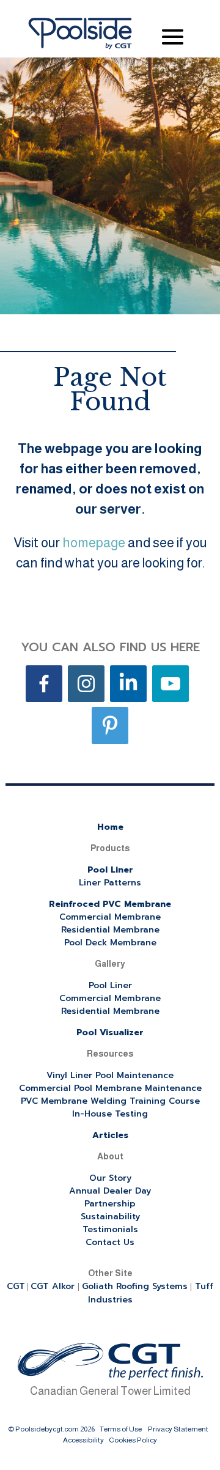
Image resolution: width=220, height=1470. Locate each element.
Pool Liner (110, 869)
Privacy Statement (178, 1429)
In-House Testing (110, 1113)
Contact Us (110, 1242)
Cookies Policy (133, 1440)
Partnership (110, 1203)
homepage (93, 542)
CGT (16, 1286)
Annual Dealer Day (110, 1190)
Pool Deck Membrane (110, 942)
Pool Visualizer (110, 1032)
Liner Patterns (110, 882)
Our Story (110, 1178)
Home (110, 827)
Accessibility (83, 1440)
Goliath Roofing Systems (135, 1286)
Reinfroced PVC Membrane (110, 904)
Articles (110, 1135)
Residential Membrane (110, 929)
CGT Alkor (54, 1286)
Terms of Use (121, 1429)
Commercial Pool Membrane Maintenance (110, 1088)
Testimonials (110, 1229)
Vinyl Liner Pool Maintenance (110, 1075)
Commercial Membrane (110, 916)
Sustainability (110, 1216)
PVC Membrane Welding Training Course (110, 1101)
